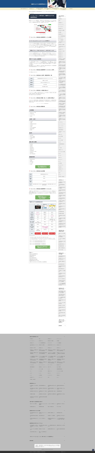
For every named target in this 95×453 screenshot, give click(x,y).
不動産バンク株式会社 (61, 176)
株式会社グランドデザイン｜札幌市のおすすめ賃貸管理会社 (62, 116)
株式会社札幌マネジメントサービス (62, 42)
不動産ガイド (58, 375)
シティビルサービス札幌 (62, 151)
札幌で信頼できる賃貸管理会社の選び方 (39, 8)
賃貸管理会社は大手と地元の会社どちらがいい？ (62, 224)
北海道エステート (32, 377)
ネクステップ (60, 159)
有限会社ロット (61, 22)
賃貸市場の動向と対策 (59, 412)
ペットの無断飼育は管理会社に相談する (62, 297)
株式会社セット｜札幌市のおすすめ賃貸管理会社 (62, 59)
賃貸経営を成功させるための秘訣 (47, 8)
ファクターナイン (50, 375)
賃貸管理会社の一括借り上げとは (62, 204)
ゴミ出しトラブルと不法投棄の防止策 (62, 303)
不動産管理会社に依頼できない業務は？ (62, 187)
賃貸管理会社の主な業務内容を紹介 (62, 218)
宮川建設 (60, 32)
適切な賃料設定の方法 (61, 268)
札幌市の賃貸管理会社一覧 (24, 8)
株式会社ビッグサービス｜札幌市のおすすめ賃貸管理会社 (62, 110)
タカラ (60, 153)
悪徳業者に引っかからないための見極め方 (62, 236)
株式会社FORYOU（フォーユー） (62, 47)
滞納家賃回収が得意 (41, 406)
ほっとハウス (40, 377)
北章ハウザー (60, 134)
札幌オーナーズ (61, 149)
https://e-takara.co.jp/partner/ (37, 243)
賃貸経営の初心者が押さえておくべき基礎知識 (62, 281)
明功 (59, 20)
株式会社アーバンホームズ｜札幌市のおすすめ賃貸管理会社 (62, 68)
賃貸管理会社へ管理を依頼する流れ (62, 196)
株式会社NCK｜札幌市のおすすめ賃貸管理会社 (62, 71)
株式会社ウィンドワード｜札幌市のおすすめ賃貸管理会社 (62, 98)
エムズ (60, 174)
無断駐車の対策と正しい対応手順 (62, 300)
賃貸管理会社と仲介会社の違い (62, 216)
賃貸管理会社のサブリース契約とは (62, 206)
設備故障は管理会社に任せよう (62, 307)
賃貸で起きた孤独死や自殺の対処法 (62, 310)
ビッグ (60, 161)
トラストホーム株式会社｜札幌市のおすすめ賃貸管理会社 (62, 88)
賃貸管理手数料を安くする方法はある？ (62, 221)
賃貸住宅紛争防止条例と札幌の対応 (62, 266)
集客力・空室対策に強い (51, 406)
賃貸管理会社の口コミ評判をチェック (62, 241)
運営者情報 (71, 8)
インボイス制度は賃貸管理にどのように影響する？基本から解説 (62, 284)
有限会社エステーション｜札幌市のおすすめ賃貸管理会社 (62, 119)
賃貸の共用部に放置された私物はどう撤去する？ (62, 295)
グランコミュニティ (61, 24)
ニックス (60, 155)
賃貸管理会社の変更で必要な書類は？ (62, 226)
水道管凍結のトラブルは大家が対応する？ (62, 182)
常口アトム (60, 157)
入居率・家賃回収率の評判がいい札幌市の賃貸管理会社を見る (42, 167)
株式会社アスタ (61, 28)
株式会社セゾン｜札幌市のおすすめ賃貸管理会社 (62, 112)
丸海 (59, 172)
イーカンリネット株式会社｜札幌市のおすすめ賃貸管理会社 (62, 95)
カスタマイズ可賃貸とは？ (62, 278)
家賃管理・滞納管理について (62, 261)
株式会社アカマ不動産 (61, 30)
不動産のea (31, 338)
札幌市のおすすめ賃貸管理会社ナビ (39, 4)
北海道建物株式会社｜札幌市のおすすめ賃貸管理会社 (62, 101)
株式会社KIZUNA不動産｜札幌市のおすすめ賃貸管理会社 (62, 75)
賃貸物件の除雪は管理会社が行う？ (62, 190)
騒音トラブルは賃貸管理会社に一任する (62, 315)
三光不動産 (40, 375)
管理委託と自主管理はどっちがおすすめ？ (62, 201)
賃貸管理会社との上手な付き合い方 (62, 273)
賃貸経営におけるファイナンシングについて (62, 259)
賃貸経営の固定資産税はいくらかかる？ (62, 198)
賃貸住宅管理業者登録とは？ (62, 185)
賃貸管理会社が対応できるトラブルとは (55, 8)
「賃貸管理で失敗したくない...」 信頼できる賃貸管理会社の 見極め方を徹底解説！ (42, 197)
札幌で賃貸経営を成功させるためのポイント (62, 256)
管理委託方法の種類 (61, 213)
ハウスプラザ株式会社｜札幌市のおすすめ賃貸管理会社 (62, 91)
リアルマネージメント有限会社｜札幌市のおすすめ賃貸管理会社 (62, 78)
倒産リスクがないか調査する (62, 233)
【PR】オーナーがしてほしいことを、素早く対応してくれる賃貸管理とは (63, 9)
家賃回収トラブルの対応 (62, 305)
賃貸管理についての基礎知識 (62, 271)
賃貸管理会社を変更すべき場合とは (62, 209)
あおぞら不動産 (61, 136)
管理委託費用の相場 (61, 211)
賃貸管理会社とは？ (31, 8)
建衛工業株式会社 (61, 129)
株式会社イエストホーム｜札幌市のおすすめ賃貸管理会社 (62, 62)
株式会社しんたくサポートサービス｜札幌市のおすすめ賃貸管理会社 (62, 81)
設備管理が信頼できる (32, 406)
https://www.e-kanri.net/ (46, 103)
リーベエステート (61, 26)
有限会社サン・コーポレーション (62, 132)
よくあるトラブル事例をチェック (62, 239)
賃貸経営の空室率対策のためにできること (62, 276)
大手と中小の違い (59, 406)
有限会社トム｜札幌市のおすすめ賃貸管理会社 (62, 104)
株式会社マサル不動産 (61, 44)
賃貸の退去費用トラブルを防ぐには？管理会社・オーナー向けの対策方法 (62, 292)
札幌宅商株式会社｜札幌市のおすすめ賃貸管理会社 (62, 106)
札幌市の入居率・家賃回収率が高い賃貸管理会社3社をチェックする (42, 247)
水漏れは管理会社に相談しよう (62, 313)
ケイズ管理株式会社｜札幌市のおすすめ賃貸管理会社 (62, 84)
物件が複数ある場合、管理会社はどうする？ (62, 193)
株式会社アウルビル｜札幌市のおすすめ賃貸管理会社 (62, 65)
